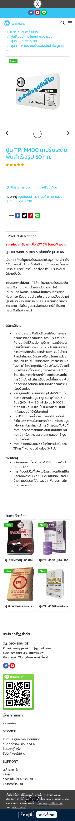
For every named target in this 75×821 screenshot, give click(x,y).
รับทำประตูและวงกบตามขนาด (21, 739)
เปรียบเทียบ (49, 187)
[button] (61, 23)
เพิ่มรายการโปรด (20, 187)
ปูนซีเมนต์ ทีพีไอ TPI (19, 201)
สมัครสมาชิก (11, 769)
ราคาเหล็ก (9, 723)
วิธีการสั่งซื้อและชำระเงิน (18, 779)
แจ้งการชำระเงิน (13, 783)
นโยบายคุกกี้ (19, 807)
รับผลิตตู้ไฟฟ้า (12, 748)
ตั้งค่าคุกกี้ (26, 814)
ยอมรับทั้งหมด (46, 814)
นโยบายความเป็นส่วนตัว (50, 803)
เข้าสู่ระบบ (9, 774)
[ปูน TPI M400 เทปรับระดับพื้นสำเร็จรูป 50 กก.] (37, 91)
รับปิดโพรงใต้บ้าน (14, 753)
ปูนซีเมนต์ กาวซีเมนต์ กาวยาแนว (40, 196)
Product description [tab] (22, 236)
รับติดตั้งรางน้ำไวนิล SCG (19, 744)
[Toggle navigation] (70, 23)
